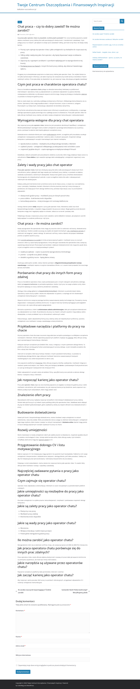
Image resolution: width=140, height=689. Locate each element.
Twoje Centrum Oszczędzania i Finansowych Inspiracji (65, 4)
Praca (19, 22)
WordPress (30, 685)
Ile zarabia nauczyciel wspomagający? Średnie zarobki (34, 591)
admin (32, 34)
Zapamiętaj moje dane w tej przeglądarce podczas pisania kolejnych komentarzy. (47, 665)
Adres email (21, 646)
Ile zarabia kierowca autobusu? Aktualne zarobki (108, 39)
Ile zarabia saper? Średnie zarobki (103, 34)
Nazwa (19, 637)
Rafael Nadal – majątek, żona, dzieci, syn (105, 52)
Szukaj (122, 21)
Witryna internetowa (23, 655)
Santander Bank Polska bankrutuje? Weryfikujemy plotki (74, 591)
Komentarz (20, 611)
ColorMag (21, 685)
